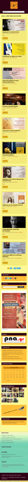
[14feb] (15, 389)
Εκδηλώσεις (15, 132)
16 (23, 374)
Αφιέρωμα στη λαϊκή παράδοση (11, 130)
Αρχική (3, 477)
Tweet (4, 35)
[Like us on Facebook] (6, 278)
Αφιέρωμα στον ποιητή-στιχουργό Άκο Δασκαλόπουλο (13, 179)
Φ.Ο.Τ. (7, 477)
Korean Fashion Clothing (17, 421)
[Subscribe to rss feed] (4, 278)
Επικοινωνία (4, 478)
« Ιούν (8, 380)
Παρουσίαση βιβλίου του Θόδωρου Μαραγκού (12, 255)
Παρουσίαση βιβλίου (8, 155)
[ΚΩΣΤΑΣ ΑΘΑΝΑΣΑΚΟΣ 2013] (4, 395)
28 (14, 268)
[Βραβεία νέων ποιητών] (15, 395)
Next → (18, 268)
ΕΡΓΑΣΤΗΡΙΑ (17, 477)
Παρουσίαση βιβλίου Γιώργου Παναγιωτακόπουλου (11, 81)
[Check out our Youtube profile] (13, 278)
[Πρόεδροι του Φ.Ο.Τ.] (4, 389)
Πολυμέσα (23, 477)
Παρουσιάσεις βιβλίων (18, 258)
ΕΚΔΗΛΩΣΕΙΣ (16, 33)
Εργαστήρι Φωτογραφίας (19, 232)
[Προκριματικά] (10, 395)
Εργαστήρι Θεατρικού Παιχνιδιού (8, 454)
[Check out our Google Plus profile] (15, 278)
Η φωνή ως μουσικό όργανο (10, 106)
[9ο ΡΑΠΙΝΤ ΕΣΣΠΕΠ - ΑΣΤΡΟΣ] (10, 400)
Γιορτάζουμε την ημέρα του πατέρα (12, 56)
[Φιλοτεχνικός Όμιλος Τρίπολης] (14, 8)
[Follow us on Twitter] (8, 278)
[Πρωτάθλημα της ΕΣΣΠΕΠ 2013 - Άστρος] (4, 400)
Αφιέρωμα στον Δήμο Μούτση (11, 32)
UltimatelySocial (24, 481)
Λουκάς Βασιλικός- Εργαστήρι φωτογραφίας (11, 230)
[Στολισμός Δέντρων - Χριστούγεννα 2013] (15, 400)
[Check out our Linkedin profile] (11, 278)
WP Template (8, 421)
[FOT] (10, 389)
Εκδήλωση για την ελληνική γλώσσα (13, 205)
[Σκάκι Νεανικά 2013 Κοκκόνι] (21, 395)
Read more (5, 38)
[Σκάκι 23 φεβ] (21, 389)
